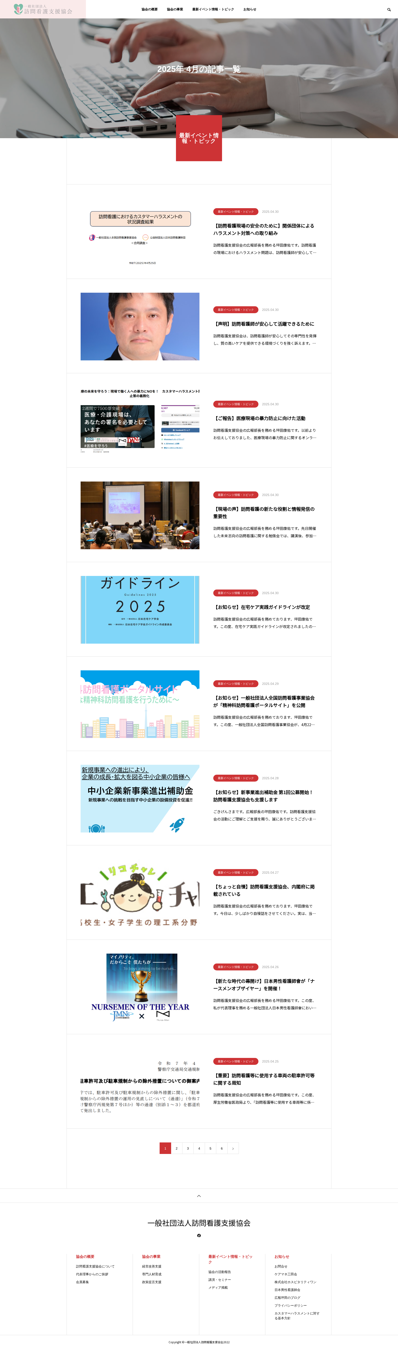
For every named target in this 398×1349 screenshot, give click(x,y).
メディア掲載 (218, 1287)
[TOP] (199, 1195)
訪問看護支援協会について (95, 1266)
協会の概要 (150, 9)
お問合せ (281, 1266)
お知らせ (249, 9)
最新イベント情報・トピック (213, 9)
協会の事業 (175, 9)
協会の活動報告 (219, 1272)
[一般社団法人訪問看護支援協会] (43, 9)
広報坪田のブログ (287, 1297)
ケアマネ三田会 (286, 1274)
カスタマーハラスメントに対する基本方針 (297, 1315)
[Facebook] (199, 1235)
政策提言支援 (151, 1282)
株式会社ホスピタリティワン (295, 1282)
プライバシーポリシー (291, 1305)
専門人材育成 (151, 1274)
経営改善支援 (151, 1266)
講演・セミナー (219, 1280)
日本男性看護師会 (287, 1290)
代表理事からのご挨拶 (92, 1274)
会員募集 (82, 1282)
